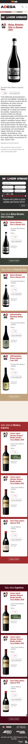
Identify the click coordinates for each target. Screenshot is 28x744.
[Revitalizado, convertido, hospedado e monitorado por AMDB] (26, 742)
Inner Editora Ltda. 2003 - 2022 (8, 737)
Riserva (3, 89)
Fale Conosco (20, 737)
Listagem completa (14, 260)
